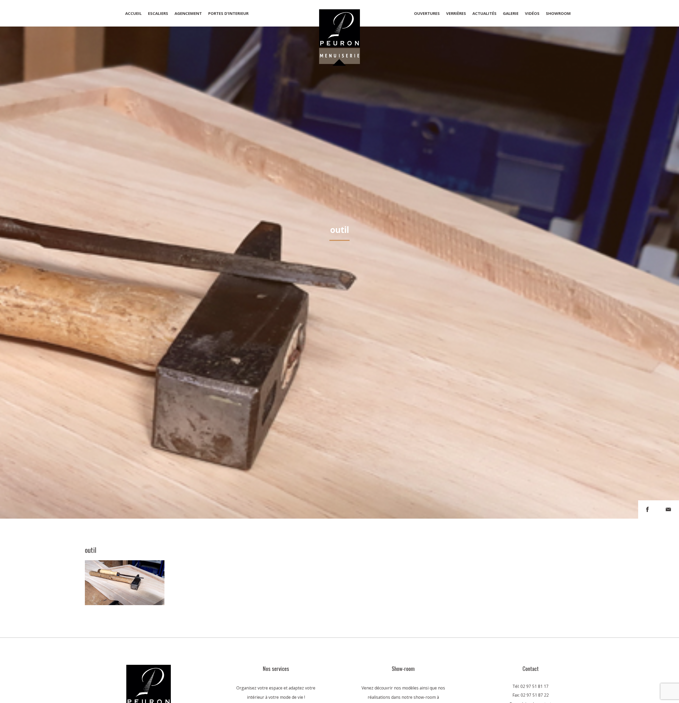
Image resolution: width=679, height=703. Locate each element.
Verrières (456, 13)
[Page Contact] (668, 509)
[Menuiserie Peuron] (339, 13)
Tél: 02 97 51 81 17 (530, 686)
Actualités (484, 13)
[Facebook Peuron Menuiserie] (647, 509)
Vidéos (532, 13)
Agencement (188, 13)
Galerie (511, 13)
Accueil (133, 13)
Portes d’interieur (228, 13)
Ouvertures (427, 13)
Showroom (558, 13)
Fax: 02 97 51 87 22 (530, 695)
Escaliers (158, 13)
